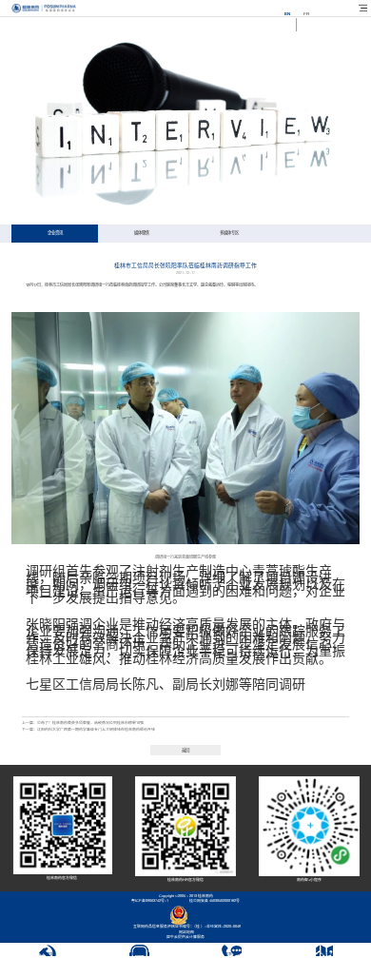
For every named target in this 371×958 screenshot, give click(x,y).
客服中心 (138, 954)
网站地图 (185, 932)
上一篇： (83, 723)
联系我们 (232, 954)
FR (306, 13)
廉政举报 (46, 954)
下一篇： (88, 730)
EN (287, 13)
